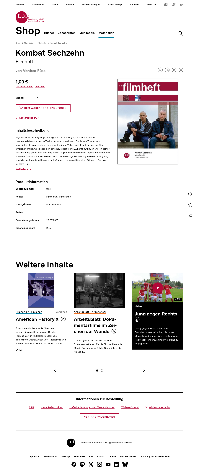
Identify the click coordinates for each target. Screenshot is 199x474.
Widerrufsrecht (130, 407)
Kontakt (101, 456)
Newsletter (79, 456)
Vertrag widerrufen (99, 416)
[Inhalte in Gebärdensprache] (174, 5)
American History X (37, 319)
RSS (91, 456)
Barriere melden (128, 456)
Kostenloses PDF (29, 117)
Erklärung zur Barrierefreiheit (155, 456)
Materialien (29, 43)
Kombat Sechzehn (58, 43)
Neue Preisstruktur (52, 407)
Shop (18, 43)
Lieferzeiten (40, 86)
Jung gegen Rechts (156, 314)
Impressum (34, 456)
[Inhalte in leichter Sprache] (165, 5)
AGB (31, 407)
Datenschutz (50, 456)
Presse (113, 456)
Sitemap (65, 456)
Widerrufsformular (159, 407)
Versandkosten (24, 86)
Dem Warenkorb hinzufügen (45, 108)
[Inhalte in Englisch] (181, 5)
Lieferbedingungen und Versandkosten (92, 407)
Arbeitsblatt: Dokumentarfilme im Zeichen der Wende (95, 325)
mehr (151, 4)
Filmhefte (42, 43)
